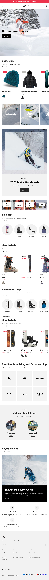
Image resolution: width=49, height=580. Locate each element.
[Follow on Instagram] (9, 569)
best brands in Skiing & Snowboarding (22, 367)
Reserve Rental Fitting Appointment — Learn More (24, 1)
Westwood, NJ (32, 552)
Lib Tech (41, 89)
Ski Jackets (44, 236)
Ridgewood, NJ (32, 555)
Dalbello (41, 274)
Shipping (3, 557)
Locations (31, 550)
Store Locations (16, 555)
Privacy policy (4, 575)
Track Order (4, 552)
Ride (2, 349)
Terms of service (11, 575)
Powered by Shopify (14, 573)
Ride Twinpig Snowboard (7, 350)
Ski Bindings (31, 236)
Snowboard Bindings (32, 311)
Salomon (3, 274)
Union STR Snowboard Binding (28, 350)
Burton (22, 89)
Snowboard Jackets (44, 311)
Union (22, 349)
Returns (3, 555)
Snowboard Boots (19, 311)
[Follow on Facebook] (3, 569)
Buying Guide (4, 559)
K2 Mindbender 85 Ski (26, 276)
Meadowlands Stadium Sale (34, 557)
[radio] (3, 96)
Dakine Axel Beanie (6, 91)
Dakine (3, 89)
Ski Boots (19, 236)
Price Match (4, 562)
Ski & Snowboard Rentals (18, 557)
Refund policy (17, 575)
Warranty (3, 564)
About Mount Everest (17, 552)
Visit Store (11, 436)
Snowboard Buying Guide (19, 489)
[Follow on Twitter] (6, 569)
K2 (21, 274)
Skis (7, 236)
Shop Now (6, 36)
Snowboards (7, 311)
